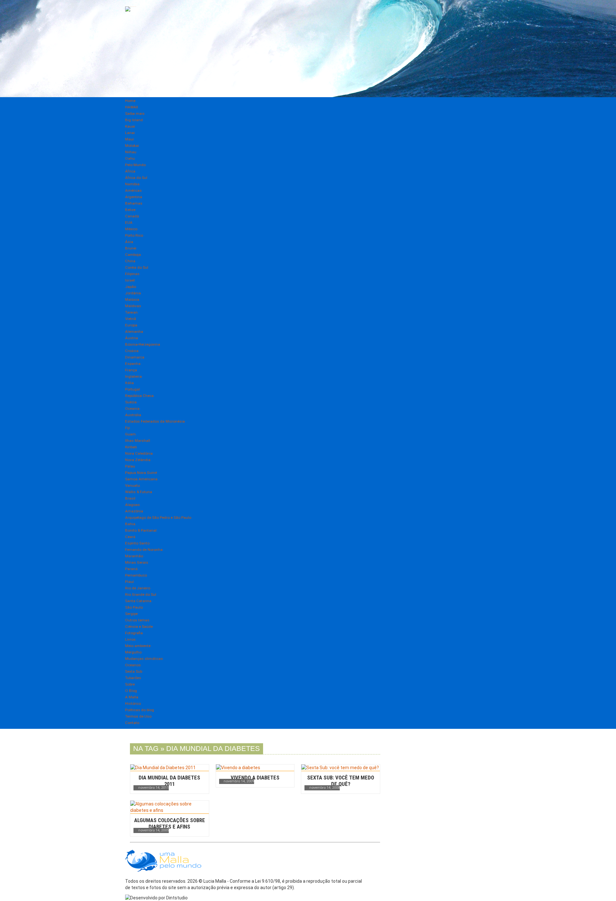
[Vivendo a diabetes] (255, 767)
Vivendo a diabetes (255, 777)
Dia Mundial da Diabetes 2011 (169, 780)
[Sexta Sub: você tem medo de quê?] (340, 767)
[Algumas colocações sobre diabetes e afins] (169, 807)
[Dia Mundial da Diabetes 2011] (169, 767)
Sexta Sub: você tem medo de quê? (340, 780)
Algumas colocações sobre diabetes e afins (169, 823)
